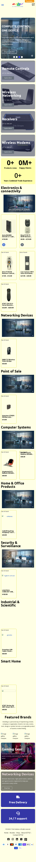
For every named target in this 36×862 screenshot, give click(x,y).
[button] (3, 244)
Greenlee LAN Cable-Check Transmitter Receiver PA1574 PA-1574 (8, 650)
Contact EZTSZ (18, 835)
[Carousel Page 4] (22, 57)
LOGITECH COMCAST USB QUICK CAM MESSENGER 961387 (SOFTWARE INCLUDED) (7, 591)
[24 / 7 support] (18, 813)
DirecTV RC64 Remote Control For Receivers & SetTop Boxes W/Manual (8, 272)
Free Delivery (18, 802)
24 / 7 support (18, 818)
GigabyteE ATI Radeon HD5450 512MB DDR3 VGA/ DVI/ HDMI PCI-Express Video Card (8, 472)
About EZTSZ (25, 833)
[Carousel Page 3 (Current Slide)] (19, 57)
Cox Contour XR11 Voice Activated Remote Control (27, 272)
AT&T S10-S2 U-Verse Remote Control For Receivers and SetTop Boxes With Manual (7, 304)
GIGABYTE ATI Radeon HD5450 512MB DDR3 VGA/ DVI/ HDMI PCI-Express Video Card (27, 453)
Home (6, 833)
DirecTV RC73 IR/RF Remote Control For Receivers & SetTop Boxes (26, 235)
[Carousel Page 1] (14, 57)
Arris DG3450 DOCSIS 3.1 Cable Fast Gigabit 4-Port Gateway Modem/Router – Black (8, 235)
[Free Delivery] (18, 797)
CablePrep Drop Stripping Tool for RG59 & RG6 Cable (8, 531)
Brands (12, 833)
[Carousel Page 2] (17, 57)
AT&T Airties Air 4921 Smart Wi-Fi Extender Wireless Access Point (8, 706)
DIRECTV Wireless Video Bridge (8, 360)
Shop (18, 833)
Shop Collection (9, 52)
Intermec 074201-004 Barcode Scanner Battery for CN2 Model (8, 416)
